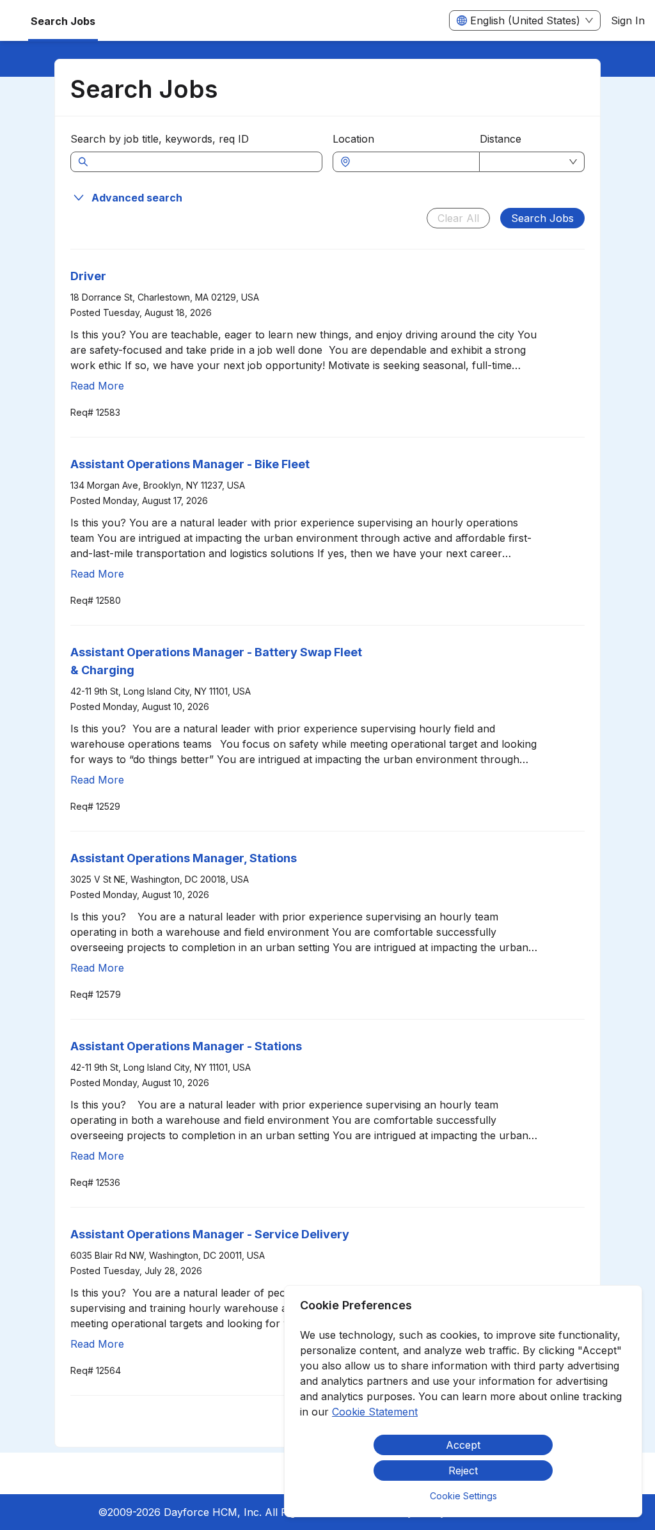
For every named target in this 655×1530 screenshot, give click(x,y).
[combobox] (412, 162)
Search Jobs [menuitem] (63, 21)
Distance (500, 138)
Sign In (628, 20)
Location (353, 138)
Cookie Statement (375, 1411)
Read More (97, 385)
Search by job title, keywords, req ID (159, 138)
